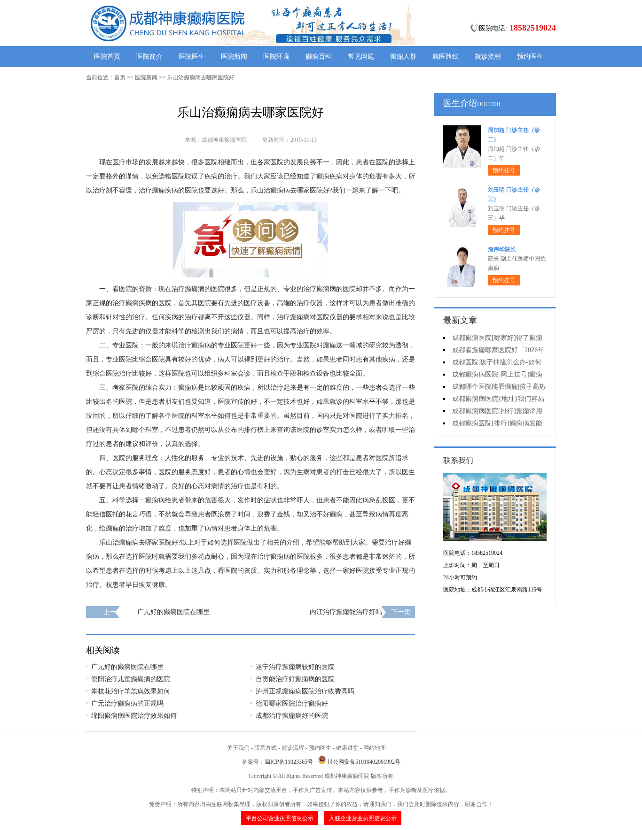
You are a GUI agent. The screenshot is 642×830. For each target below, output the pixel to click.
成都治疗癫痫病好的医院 (292, 715)
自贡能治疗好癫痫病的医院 (295, 679)
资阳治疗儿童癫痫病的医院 (130, 679)
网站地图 (374, 748)
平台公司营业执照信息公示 (279, 818)
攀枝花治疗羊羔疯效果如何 (130, 691)
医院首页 (107, 56)
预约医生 (530, 56)
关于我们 (238, 748)
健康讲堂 (347, 748)
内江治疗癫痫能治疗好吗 (346, 611)
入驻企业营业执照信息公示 (363, 818)
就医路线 (445, 56)
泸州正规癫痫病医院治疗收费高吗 (305, 691)
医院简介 (149, 56)
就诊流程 (488, 56)
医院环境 (276, 56)
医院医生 (192, 56)
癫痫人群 (403, 56)
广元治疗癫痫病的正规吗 (127, 703)
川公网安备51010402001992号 (363, 762)
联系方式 (265, 748)
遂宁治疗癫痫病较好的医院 (295, 666)
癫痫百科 (318, 56)
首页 (119, 77)
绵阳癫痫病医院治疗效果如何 (134, 715)
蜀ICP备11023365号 (289, 762)
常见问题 (361, 56)
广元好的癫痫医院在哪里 (173, 611)
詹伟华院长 (502, 249)
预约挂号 (504, 170)
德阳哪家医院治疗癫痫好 (292, 703)
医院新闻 (234, 56)
